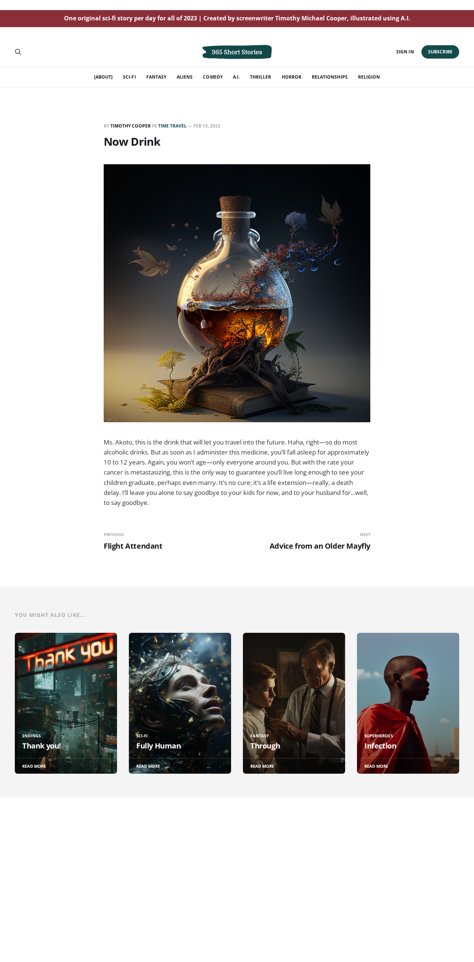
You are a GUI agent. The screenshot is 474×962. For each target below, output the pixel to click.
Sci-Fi (129, 77)
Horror (291, 77)
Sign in (405, 52)
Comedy (212, 77)
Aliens (185, 77)
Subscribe (440, 52)
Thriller (260, 77)
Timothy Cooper (130, 126)
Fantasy (156, 77)
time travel (172, 126)
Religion (369, 77)
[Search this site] (18, 51)
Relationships (330, 77)
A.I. (236, 77)
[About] (103, 77)
